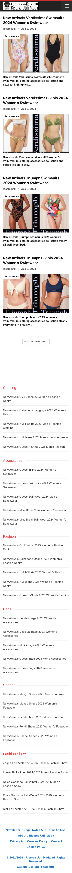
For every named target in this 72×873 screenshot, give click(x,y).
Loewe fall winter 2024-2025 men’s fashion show (35, 772)
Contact (56, 841)
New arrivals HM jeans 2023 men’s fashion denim (35, 437)
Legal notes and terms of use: (45, 830)
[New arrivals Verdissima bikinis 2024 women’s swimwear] (36, 133)
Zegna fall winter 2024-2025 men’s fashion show (35, 763)
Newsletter (13, 830)
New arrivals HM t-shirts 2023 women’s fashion (34, 572)
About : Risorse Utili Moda (36, 835)
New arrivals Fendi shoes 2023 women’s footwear (35, 726)
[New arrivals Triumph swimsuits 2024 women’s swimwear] (36, 213)
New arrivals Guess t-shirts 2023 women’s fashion (36, 595)
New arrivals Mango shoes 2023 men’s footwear (34, 694)
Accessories (11, 36)
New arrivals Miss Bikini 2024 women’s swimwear (34, 510)
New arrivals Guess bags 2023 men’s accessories (34, 658)
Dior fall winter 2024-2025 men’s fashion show (33, 808)
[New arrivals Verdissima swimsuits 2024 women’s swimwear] (36, 53)
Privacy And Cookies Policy (29, 841)
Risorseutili (47, 866)
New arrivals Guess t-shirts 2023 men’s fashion (34, 446)
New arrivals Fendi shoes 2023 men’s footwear (33, 717)
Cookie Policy (36, 846)
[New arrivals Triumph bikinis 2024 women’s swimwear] (36, 293)
